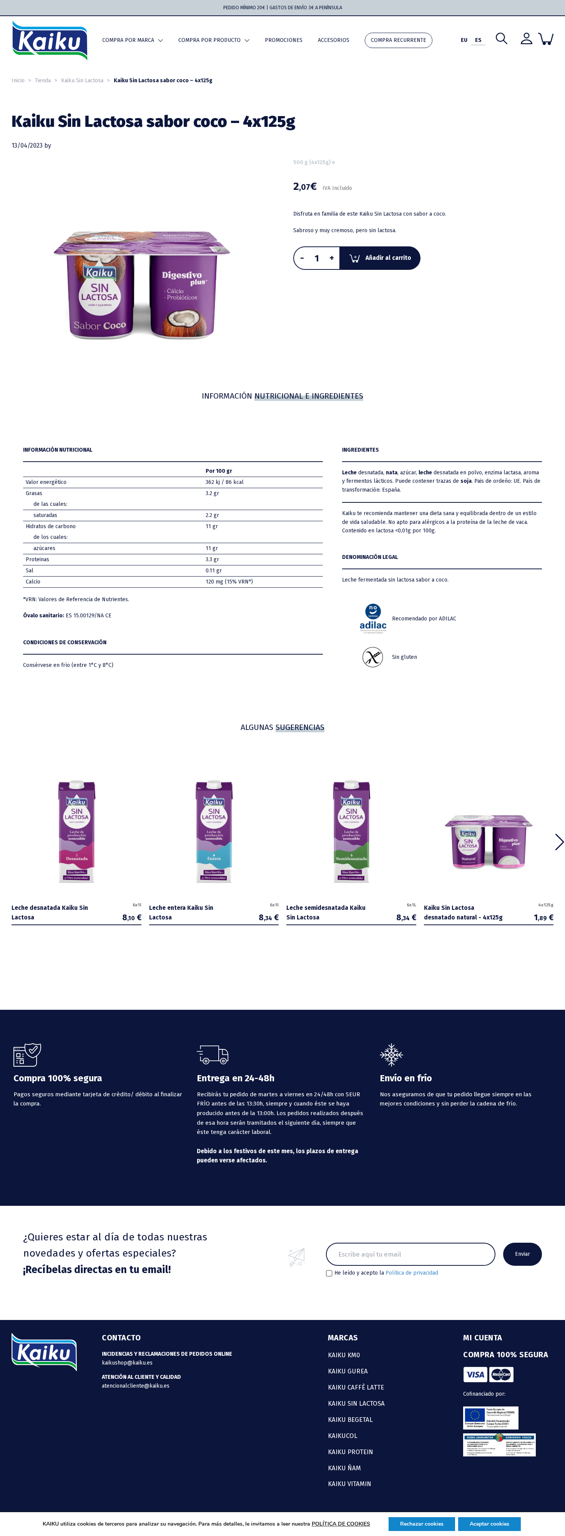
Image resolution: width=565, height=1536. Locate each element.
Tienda (43, 80)
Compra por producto (209, 40)
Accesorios (333, 40)
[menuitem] (464, 40)
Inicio (18, 80)
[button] (560, 842)
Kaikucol (342, 1436)
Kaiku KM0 (344, 1355)
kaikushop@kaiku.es (127, 1363)
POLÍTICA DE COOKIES (341, 1524)
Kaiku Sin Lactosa (82, 80)
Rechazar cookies (422, 1524)
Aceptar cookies (489, 1524)
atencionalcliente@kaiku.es (136, 1386)
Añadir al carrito (388, 257)
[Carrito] (545, 39)
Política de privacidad (412, 1273)
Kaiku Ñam (344, 1468)
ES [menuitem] (478, 40)
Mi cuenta (482, 1337)
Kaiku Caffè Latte (356, 1387)
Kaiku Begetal (350, 1419)
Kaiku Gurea (348, 1371)
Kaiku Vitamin (349, 1484)
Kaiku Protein (350, 1452)
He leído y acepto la (386, 1273)
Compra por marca (128, 40)
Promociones (283, 40)
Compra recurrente (398, 40)
